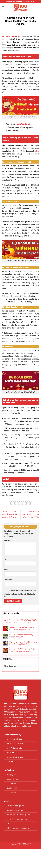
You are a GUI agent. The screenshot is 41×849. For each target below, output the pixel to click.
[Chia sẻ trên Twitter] (18, 503)
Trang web (8, 580)
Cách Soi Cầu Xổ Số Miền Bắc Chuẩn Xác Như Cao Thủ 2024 (10, 514)
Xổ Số (21, 15)
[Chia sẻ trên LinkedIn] (30, 503)
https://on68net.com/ (21, 828)
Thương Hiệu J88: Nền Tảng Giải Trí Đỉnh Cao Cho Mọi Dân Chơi (23, 621)
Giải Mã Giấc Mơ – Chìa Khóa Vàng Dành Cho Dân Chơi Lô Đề (23, 643)
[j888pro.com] (20, 7)
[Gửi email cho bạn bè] (22, 503)
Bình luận (8, 540)
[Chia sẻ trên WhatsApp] (10, 503)
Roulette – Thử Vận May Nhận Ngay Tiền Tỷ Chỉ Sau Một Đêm (23, 650)
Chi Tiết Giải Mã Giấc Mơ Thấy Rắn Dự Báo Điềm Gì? (23, 636)
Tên (6, 559)
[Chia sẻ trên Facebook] (14, 503)
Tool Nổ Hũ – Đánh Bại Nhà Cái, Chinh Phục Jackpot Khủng (21, 628)
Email (6, 569)
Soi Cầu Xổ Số (23, 124)
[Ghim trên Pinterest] (26, 503)
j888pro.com (18, 810)
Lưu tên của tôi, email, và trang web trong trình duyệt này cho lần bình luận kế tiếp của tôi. (20, 593)
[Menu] (3, 7)
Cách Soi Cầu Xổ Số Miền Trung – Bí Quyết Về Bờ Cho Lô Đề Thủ (30, 514)
